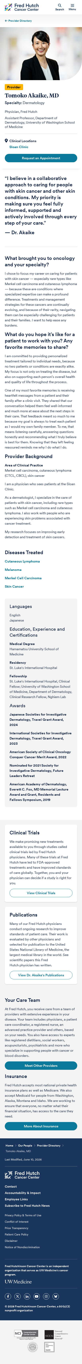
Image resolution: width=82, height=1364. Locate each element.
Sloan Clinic (18, 147)
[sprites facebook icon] (8, 1296)
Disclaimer (11, 1240)
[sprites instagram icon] (46, 1296)
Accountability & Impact (23, 1193)
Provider (14, 87)
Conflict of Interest (16, 1221)
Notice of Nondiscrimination (22, 1247)
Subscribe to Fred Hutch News (27, 1206)
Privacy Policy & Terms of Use (23, 1215)
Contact (11, 1186)
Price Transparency (16, 1228)
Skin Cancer (14, 586)
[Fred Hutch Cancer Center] (22, 1175)
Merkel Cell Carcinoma (23, 578)
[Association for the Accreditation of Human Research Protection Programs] (32, 1347)
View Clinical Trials (41, 893)
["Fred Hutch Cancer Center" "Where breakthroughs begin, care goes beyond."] (22, 7)
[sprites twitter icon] (17, 1296)
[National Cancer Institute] (26, 1335)
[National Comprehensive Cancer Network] (56, 1334)
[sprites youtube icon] (36, 1296)
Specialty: (13, 102)
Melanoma (13, 570)
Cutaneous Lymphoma (22, 561)
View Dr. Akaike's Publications (41, 975)
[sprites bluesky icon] (56, 1296)
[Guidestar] (49, 1347)
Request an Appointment (41, 158)
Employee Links (16, 1199)
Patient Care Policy (16, 1234)
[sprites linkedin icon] (27, 1296)
